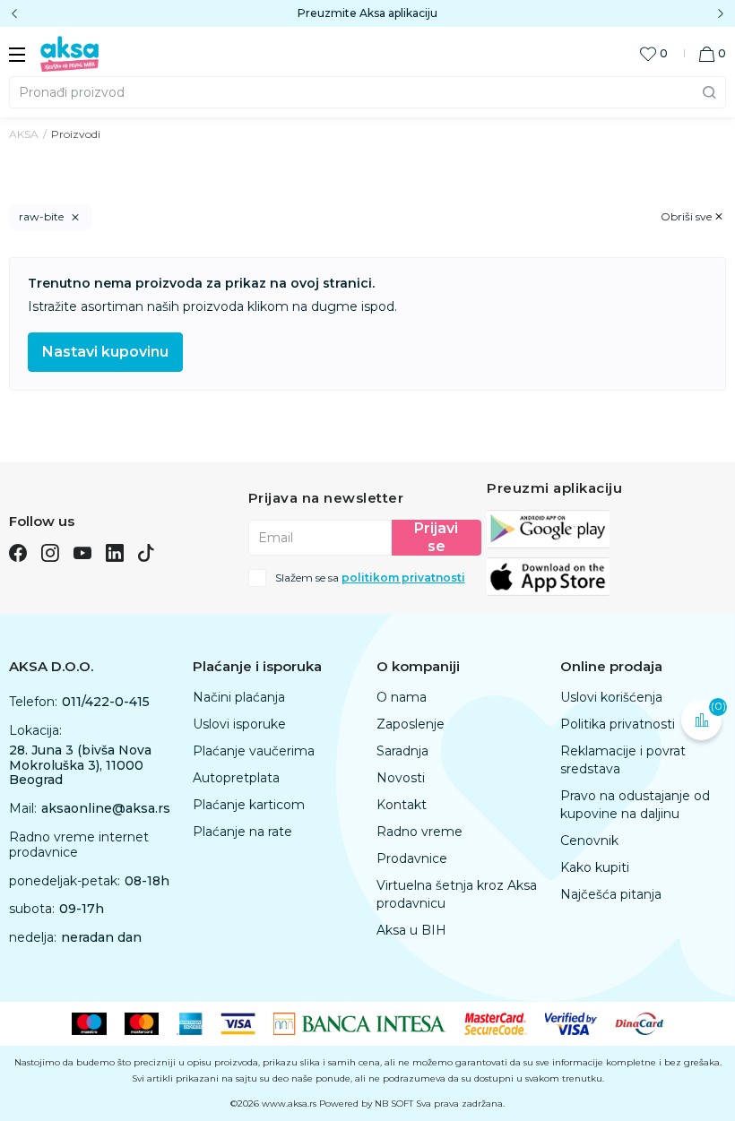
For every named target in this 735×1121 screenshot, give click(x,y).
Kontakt (401, 805)
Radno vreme (419, 832)
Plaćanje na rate (242, 832)
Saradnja (402, 751)
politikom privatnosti (403, 577)
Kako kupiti (594, 867)
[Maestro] (89, 1022)
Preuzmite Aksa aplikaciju (367, 13)
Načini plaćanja (239, 697)
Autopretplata (236, 778)
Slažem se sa (370, 578)
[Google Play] (548, 528)
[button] (712, 53)
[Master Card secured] (495, 1022)
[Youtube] (82, 553)
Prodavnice (411, 858)
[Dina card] (639, 1022)
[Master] (142, 1022)
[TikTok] (146, 553)
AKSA (24, 134)
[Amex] (190, 1022)
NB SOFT (394, 1103)
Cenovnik (589, 840)
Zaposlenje (410, 724)
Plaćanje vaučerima (254, 751)
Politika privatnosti (617, 724)
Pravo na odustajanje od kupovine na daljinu (635, 805)
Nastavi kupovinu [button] (105, 351)
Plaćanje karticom (249, 805)
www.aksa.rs (289, 1103)
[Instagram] (49, 553)
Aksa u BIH (411, 930)
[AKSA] (69, 53)
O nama (401, 697)
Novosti (400, 778)
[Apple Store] (548, 575)
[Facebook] (18, 553)
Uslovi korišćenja (611, 697)
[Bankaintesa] (359, 1022)
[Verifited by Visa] (571, 1022)
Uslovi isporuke (239, 724)
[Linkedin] (115, 553)
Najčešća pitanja (611, 894)
